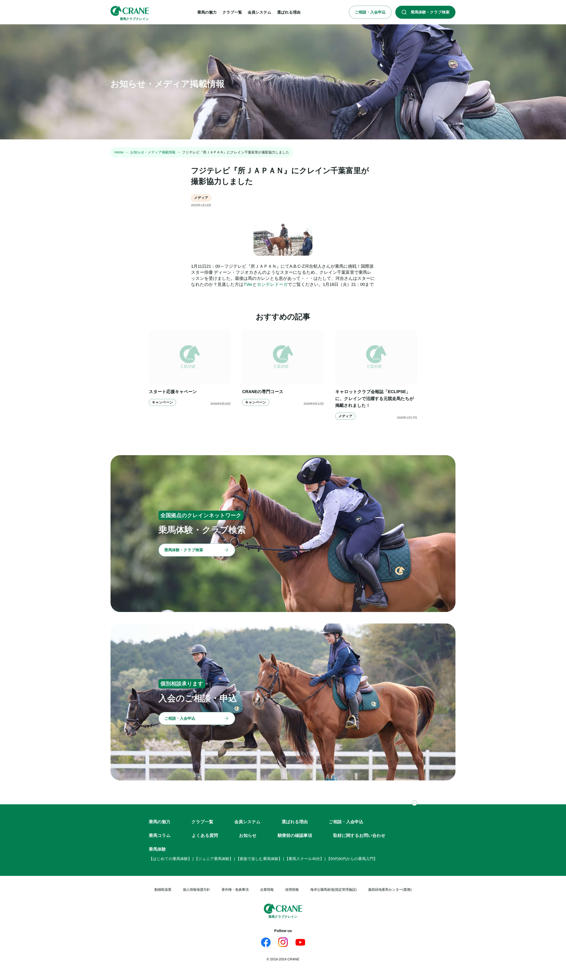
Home (119, 152)
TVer (247, 284)
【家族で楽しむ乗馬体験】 (259, 859)
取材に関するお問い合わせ (359, 835)
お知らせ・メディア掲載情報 (152, 152)
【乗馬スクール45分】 (304, 859)
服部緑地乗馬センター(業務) (390, 889)
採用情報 (292, 889)
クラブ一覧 (202, 821)
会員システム (247, 821)
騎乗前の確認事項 (295, 835)
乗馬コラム (160, 835)
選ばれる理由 (295, 821)
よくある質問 (205, 835)
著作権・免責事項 (235, 889)
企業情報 (267, 889)
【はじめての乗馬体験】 (170, 859)
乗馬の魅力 (159, 821)
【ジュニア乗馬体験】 (213, 859)
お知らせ (248, 835)
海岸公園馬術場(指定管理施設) (333, 889)
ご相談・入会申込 (346, 821)
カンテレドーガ (272, 284)
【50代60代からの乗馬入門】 (351, 859)
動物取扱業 (162, 889)
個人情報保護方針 (196, 889)
